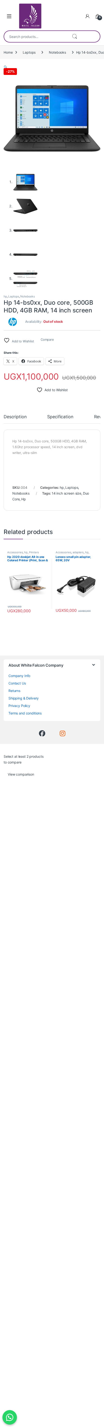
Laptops (29, 52)
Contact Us (17, 683)
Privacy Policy (19, 706)
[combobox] (36, 36)
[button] (6, 67)
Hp (23, 499)
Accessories (15, 552)
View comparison (21, 774)
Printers (34, 552)
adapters (78, 552)
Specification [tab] (60, 417)
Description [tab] (15, 417)
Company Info (19, 676)
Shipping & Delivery (23, 698)
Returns (14, 691)
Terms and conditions (25, 713)
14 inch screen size (66, 493)
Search (74, 36)
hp (5, 296)
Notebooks (57, 52)
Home (8, 52)
